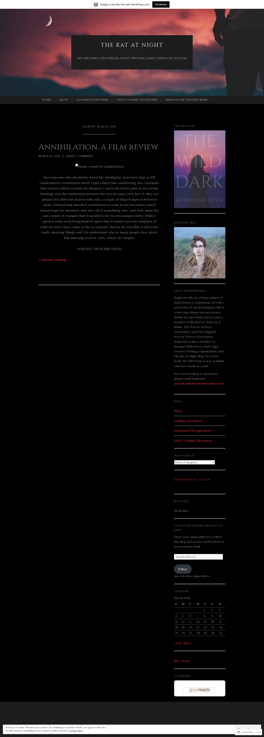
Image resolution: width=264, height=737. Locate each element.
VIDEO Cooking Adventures (137, 99)
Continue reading (54, 260)
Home (47, 99)
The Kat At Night (132, 45)
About (64, 99)
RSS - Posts (182, 661)
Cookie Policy (76, 730)
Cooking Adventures (92, 99)
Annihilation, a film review (98, 147)
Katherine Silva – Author (192, 479)
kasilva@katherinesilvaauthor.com (201, 383)
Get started (161, 4)
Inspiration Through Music (187, 99)
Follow (182, 569)
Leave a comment (79, 156)
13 (190, 621)
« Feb (177, 643)
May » (187, 643)
